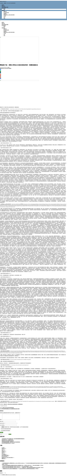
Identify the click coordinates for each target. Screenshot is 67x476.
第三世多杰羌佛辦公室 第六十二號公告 (8, 443)
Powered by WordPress (12, 474)
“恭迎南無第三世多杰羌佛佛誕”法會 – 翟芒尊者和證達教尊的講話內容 (13, 438)
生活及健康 (3, 8)
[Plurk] (33, 75)
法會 (4, 18)
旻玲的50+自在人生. (5, 474)
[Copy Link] (33, 76)
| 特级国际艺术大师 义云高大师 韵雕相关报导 (10, 468)
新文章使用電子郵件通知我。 (6, 430)
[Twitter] (33, 70)
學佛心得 (3, 23)
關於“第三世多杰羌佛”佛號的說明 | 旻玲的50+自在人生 (11, 466)
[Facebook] (33, 69)
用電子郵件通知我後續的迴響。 (6, 428)
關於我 (3, 22)
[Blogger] (33, 73)
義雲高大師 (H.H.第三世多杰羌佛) (9, 14)
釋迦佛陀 (9, 68)
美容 (4, 9)
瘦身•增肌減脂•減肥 (5, 7)
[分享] (33, 78)
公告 (4, 34)
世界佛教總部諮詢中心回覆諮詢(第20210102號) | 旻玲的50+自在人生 (13, 463)
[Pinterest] (33, 74)
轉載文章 (5, 11)
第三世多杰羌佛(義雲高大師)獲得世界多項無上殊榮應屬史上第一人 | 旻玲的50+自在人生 (17, 465)
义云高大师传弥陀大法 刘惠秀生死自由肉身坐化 (27, 468)
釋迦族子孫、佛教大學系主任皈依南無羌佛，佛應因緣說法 (13, 404)
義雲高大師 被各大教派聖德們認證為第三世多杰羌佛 (31, 467)
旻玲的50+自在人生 (3, 1)
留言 (1, 419)
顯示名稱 (1, 421)
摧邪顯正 (5, 13)
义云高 (5, 33)
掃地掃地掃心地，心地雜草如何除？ (7, 439)
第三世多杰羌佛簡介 (36, 465)
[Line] (33, 71)
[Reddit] (33, 77)
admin (8, 67)
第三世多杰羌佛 (6, 12)
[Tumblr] (33, 72)
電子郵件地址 (2, 423)
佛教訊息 (3, 10)
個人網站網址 (2, 425)
